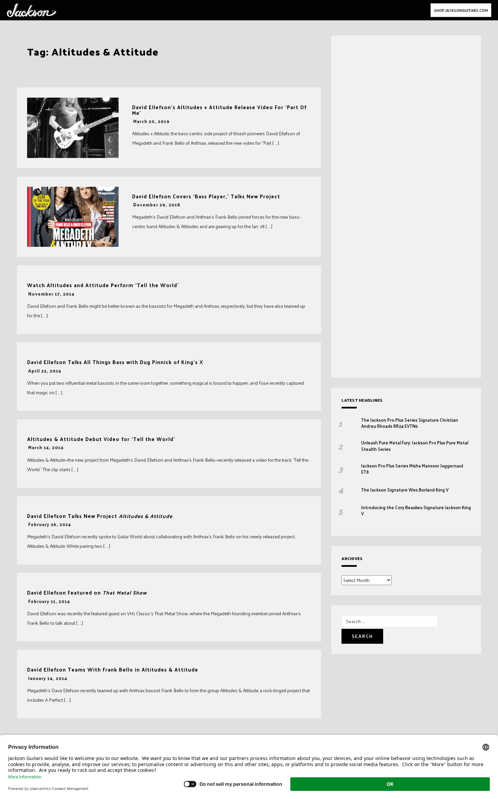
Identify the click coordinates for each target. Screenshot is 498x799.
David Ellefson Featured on (87, 593)
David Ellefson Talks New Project (99, 516)
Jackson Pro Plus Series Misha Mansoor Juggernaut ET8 (412, 469)
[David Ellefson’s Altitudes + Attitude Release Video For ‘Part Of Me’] (73, 128)
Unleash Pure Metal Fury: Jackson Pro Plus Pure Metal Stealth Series (414, 446)
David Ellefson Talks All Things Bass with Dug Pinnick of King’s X (115, 362)
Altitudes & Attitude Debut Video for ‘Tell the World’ (101, 439)
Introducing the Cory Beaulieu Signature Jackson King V (416, 510)
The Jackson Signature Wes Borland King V (405, 490)
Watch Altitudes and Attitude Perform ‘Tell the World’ (103, 285)
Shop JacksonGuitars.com (461, 10)
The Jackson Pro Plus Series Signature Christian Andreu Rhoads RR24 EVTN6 (409, 423)
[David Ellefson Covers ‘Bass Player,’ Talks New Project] (73, 217)
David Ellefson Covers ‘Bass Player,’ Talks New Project (206, 196)
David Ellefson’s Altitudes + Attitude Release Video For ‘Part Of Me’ (219, 110)
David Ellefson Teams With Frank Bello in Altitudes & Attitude (112, 670)
